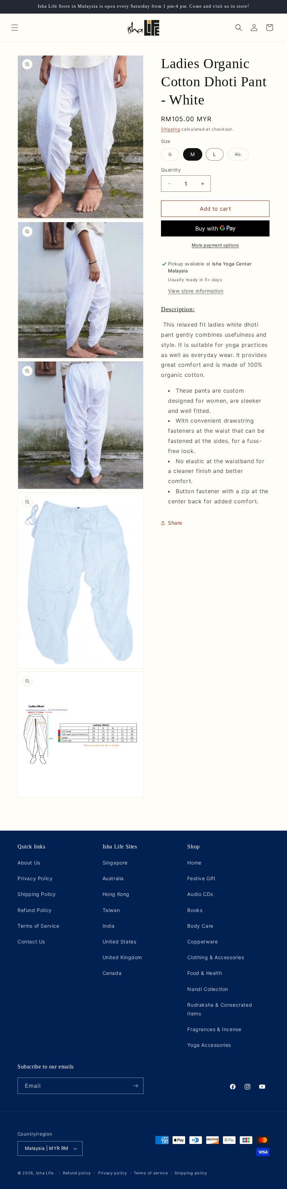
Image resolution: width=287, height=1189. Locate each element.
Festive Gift (201, 878)
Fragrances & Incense (214, 1029)
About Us (29, 863)
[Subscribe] (135, 1086)
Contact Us (31, 941)
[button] (14, 27)
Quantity (171, 170)
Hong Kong (116, 894)
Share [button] (175, 523)
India (109, 926)
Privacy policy (112, 1172)
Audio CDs (200, 894)
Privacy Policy (35, 878)
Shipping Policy (37, 894)
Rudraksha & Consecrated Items (219, 1009)
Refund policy (77, 1172)
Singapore (115, 863)
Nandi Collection (207, 989)
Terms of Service (38, 926)
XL (242, 156)
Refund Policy (35, 910)
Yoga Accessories (209, 1045)
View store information (195, 291)
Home (194, 863)
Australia (113, 878)
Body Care (200, 926)
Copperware (202, 941)
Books (194, 910)
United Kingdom (122, 957)
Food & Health (204, 973)
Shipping (170, 129)
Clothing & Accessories (215, 957)
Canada (112, 973)
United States (119, 941)
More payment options (215, 245)
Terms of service (151, 1172)
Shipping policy (191, 1172)
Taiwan (111, 910)
